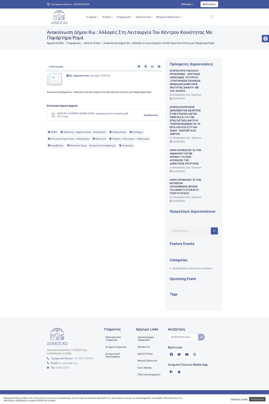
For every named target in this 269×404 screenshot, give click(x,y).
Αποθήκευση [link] (151, 115)
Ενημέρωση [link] (123, 17)
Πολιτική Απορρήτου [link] (149, 374)
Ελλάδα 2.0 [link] (144, 347)
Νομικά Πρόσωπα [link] (147, 360)
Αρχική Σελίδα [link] (55, 43)
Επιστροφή (56, 66)
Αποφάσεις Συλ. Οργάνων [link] (187, 94)
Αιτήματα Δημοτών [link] (116, 347)
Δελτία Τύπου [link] (92, 43)
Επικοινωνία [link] (143, 17)
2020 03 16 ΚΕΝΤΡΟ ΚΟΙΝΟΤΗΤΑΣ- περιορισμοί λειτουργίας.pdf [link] (92, 113)
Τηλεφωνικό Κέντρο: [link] (72, 358)
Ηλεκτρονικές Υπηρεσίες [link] (113, 338)
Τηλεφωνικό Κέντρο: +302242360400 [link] (70, 4)
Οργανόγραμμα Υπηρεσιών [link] (146, 338)
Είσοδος (210, 4)
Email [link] (64, 363)
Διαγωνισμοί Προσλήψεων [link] (112, 355)
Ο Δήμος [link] (91, 17)
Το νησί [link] (106, 17)
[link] (59, 17)
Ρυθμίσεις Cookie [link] (239, 399)
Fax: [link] (60, 367)
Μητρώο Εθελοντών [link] (168, 17)
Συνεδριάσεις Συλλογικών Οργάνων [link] (193, 268)
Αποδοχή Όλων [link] (257, 399)
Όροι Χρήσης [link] (145, 367)
